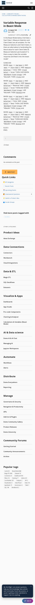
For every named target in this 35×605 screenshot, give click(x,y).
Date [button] (27, 483)
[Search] (28, 8)
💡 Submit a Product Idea (11, 198)
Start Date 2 (15, 67)
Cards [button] (6, 471)
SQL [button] (6, 487)
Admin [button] (24, 478)
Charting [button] (15, 478)
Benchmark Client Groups (13, 74)
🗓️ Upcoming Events (9, 190)
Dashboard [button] (19, 476)
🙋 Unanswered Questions (17, 194)
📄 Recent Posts (8, 186)
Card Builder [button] (9, 480)
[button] (5, 31)
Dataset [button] (18, 473)
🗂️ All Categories (8, 182)
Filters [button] (6, 478)
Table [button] (27, 485)
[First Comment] (28, 30)
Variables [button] (7, 217)
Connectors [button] (8, 476)
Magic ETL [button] (8, 473)
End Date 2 (20, 65)
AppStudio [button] (8, 485)
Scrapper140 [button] (12, 30)
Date (10, 65)
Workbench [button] (15, 487)
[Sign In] (32, 8)
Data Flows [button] (18, 483)
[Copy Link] (30, 35)
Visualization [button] (8, 483)
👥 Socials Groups (8, 202)
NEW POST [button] (11, 172)
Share (6, 145)
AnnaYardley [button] (24, 35)
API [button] (26, 480)
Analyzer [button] (19, 480)
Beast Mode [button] (16, 471)
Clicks (18, 77)
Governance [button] (18, 485)
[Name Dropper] (26, 30)
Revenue (19, 92)
